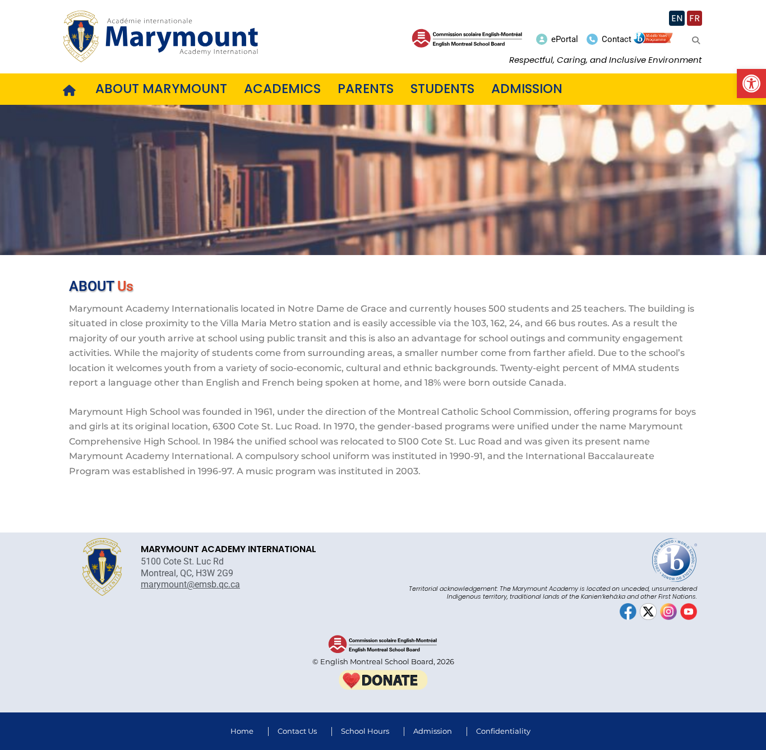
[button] (751, 83)
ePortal (564, 39)
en (676, 18)
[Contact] (592, 39)
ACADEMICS (282, 89)
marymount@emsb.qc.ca (190, 584)
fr (694, 18)
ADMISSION (526, 89)
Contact (616, 39)
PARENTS (366, 89)
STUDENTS (442, 89)
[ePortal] (541, 39)
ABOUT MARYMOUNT (161, 89)
